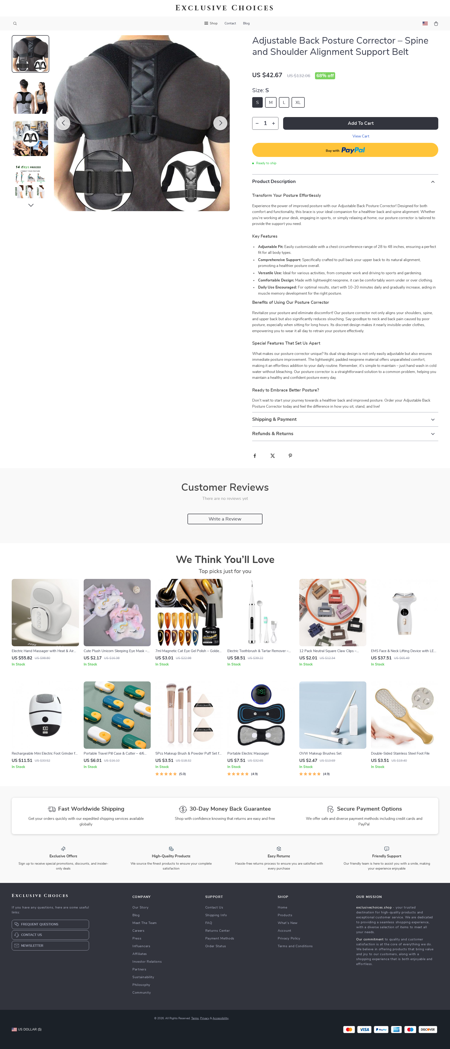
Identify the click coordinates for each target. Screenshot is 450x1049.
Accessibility (221, 1018)
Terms (195, 1018)
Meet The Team (144, 923)
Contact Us (214, 907)
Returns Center (217, 930)
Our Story (140, 907)
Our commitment (370, 939)
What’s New (288, 923)
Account (284, 930)
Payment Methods (220, 938)
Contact (230, 23)
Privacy (204, 1018)
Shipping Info (216, 915)
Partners (139, 969)
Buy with (333, 150)
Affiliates (139, 954)
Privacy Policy (289, 938)
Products (285, 915)
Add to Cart (361, 123)
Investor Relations (147, 961)
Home (282, 907)
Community (141, 992)
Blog (246, 23)
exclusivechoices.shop (374, 907)
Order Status (215, 946)
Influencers (141, 946)
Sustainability (143, 977)
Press (137, 938)
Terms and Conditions (295, 946)
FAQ (208, 923)
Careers (138, 930)
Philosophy (141, 985)
